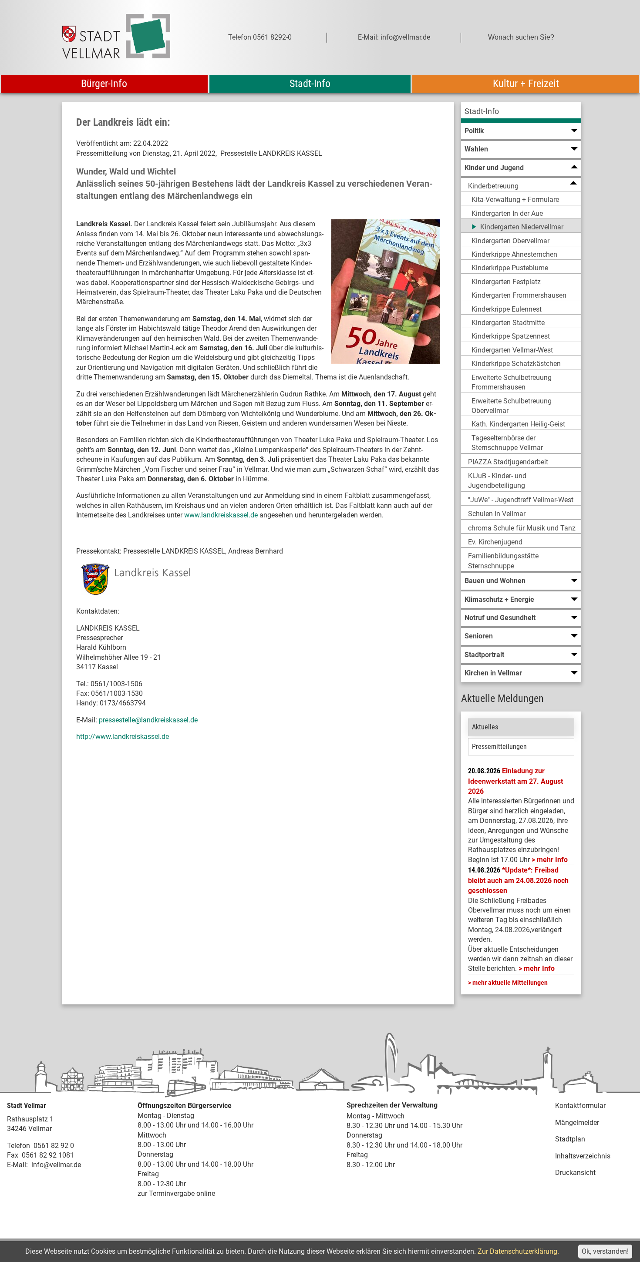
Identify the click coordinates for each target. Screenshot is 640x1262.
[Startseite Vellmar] (126, 37)
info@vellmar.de (56, 1165)
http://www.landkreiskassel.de (122, 736)
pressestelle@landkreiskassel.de (148, 720)
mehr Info (552, 860)
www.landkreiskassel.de (221, 515)
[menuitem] (521, 112)
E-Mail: (17, 1165)
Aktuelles (485, 727)
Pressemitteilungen (499, 746)
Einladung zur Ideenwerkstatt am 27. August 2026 (515, 781)
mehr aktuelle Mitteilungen (510, 982)
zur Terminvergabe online (176, 1193)
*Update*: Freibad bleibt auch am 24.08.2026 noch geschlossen (518, 880)
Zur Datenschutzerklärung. (518, 1251)
